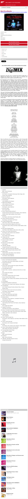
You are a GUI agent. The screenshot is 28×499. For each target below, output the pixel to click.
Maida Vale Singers (14, 134)
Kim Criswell (14, 120)
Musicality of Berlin (10, 439)
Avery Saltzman (14, 121)
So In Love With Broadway (12, 466)
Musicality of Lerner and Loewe (13, 450)
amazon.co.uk (4, 49)
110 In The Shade (10, 411)
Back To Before (9, 417)
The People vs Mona (10, 488)
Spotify (2, 55)
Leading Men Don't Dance (11, 433)
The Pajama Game (10, 477)
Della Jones (20, 155)
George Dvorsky (14, 130)
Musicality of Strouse (10, 460)
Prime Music (3, 53)
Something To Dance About (12, 471)
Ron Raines (14, 119)
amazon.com (3, 50)
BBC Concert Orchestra (14, 135)
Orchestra (3, 152)
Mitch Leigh (14, 113)
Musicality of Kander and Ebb (12, 444)
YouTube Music (4, 56)
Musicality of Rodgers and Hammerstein (15, 455)
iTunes (2, 52)
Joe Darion (14, 116)
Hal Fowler (14, 126)
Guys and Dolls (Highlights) (12, 428)
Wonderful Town (9, 493)
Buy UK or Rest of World (14, 44)
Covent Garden (4, 151)
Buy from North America (14, 42)
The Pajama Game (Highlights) (12, 482)
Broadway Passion (10, 422)
